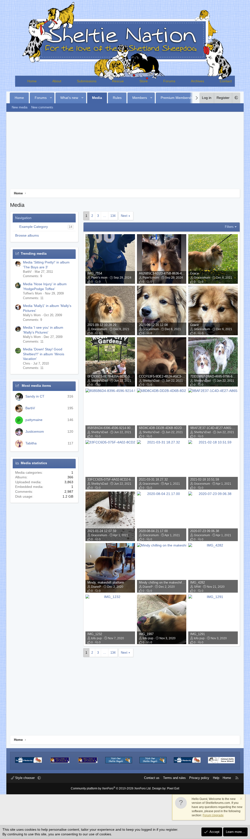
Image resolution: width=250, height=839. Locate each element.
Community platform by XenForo (111, 788)
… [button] (104, 216)
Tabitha (31, 443)
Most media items (36, 386)
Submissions (86, 81)
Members (139, 98)
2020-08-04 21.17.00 (153, 531)
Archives (197, 81)
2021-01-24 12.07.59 (101, 531)
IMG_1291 (197, 634)
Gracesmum (202, 277)
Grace (194, 273)
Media (97, 98)
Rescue (118, 81)
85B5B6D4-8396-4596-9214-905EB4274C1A (118, 428)
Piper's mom (99, 277)
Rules (117, 98)
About (56, 81)
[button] (50, 98)
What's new (69, 98)
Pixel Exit (173, 788)
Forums (169, 81)
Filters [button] (229, 227)
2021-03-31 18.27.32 (153, 479)
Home (32, 81)
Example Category (33, 227)
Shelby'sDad (99, 380)
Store (143, 81)
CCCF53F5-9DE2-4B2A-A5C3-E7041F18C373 (171, 376)
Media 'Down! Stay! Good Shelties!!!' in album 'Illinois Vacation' (43, 354)
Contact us (151, 778)
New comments (42, 107)
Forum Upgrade (213, 815)
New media (19, 107)
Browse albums (27, 235)
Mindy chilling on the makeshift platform (167, 582)
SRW (197, 586)
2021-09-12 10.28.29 (101, 325)
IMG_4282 (197, 582)
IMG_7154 (94, 273)
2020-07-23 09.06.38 (204, 531)
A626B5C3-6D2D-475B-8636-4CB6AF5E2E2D (171, 273)
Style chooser (25, 778)
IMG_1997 (146, 634)
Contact (226, 81)
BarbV (30, 408)
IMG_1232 (94, 634)
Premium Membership (178, 98)
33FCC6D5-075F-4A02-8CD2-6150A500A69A (119, 479)
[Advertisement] (125, 152)
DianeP (96, 586)
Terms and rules (174, 778)
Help (216, 778)
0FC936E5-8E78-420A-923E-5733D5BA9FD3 (119, 376)
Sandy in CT (34, 396)
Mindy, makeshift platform (105, 582)
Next (124, 216)
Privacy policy (199, 778)
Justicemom (34, 431)
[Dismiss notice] (241, 799)
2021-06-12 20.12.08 (153, 325)
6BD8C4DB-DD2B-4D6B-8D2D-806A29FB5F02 (172, 428)
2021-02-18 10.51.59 (204, 479)
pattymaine (33, 420)
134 (112, 216)
